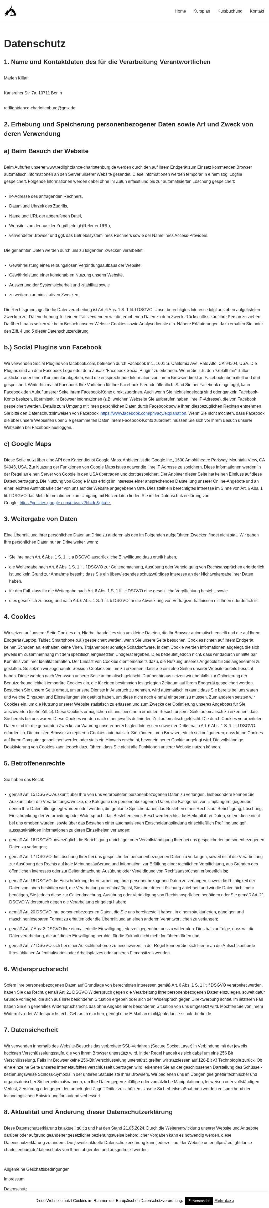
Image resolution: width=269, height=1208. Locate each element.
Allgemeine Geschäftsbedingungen (37, 1169)
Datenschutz (15, 1189)
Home (180, 11)
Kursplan (201, 11)
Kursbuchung (230, 11)
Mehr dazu (224, 1200)
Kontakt (257, 11)
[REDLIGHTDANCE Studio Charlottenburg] (10, 11)
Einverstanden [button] (199, 1201)
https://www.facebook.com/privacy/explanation (143, 413)
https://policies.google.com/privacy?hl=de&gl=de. (65, 503)
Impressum (14, 1179)
